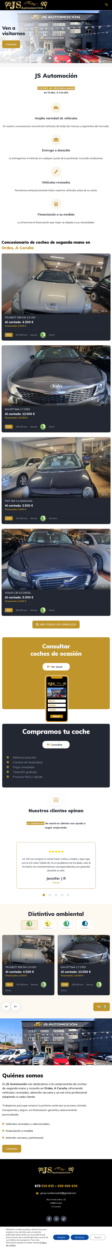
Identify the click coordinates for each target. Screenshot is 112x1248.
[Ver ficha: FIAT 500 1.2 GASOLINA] (56, 480)
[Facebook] (49, 1219)
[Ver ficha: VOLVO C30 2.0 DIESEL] (56, 572)
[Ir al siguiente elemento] (15, 1006)
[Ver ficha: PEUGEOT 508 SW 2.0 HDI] (56, 297)
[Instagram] (56, 1219)
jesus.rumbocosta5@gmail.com (58, 1193)
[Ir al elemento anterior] (6, 1006)
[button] (50, 58)
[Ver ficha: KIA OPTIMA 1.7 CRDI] (56, 388)
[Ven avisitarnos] (56, 36)
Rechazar (79, 1237)
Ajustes (97, 1237)
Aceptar (61, 1237)
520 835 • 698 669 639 (56, 1186)
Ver (99, 1006)
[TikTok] (64, 1219)
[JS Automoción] (26, 5)
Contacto (11, 44)
